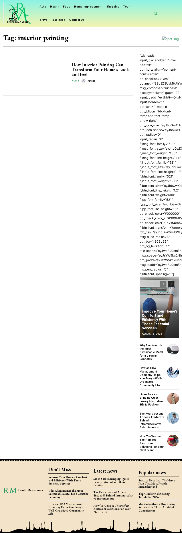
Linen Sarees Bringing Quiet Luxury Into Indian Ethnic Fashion (151, 399)
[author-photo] (84, 81)
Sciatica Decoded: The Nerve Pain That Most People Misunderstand (156, 484)
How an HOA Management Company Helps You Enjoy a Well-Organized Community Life (151, 376)
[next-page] (171, 284)
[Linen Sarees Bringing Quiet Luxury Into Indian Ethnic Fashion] (173, 398)
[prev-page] (163, 284)
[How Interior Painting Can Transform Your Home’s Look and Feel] (35, 72)
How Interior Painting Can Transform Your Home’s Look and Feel (100, 69)
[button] (155, 13)
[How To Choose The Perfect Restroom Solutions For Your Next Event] (173, 440)
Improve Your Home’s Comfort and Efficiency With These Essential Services (160, 319)
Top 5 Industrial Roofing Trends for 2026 (154, 495)
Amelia (91, 80)
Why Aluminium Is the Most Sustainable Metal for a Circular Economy (151, 352)
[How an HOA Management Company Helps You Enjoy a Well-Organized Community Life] (173, 372)
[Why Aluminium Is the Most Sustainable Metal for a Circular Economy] (173, 349)
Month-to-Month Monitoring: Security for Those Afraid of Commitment (157, 507)
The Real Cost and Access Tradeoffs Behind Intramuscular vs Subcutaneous (113, 495)
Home (75, 80)
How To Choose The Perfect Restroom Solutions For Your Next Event (152, 443)
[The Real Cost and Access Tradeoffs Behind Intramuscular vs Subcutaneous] (173, 418)
